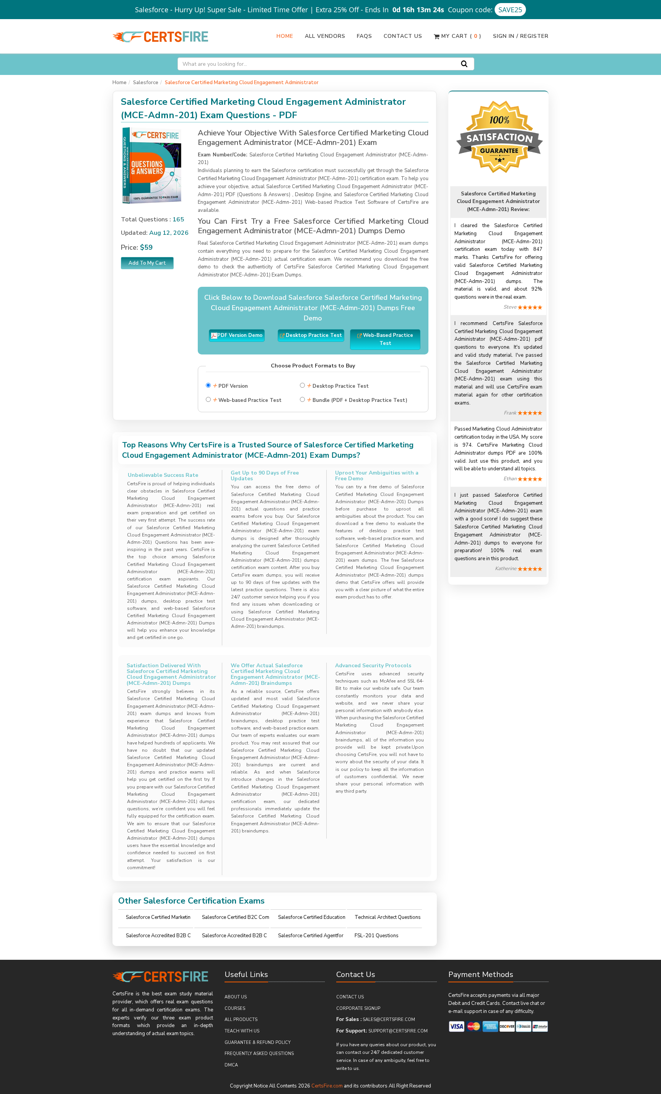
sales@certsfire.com (389, 1019)
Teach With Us (242, 1031)
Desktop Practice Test (337, 385)
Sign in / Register (521, 36)
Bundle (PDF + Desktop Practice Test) (356, 399)
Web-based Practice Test (247, 399)
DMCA (231, 1065)
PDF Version (230, 385)
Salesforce (145, 82)
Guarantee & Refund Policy (258, 1042)
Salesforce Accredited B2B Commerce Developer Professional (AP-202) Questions (235, 937)
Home (285, 36)
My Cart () (461, 36)
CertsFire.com (327, 1086)
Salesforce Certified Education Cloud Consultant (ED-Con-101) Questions (311, 919)
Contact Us (403, 36)
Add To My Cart (147, 263)
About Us (236, 997)
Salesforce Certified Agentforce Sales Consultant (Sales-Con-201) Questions (311, 937)
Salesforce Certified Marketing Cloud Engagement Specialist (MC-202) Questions (159, 919)
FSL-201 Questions (377, 935)
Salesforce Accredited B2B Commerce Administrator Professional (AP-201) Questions (159, 937)
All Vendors (325, 36)
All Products (241, 1019)
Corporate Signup (358, 1008)
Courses (235, 1008)
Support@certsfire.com (398, 1031)
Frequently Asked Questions (259, 1054)
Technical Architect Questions (388, 917)
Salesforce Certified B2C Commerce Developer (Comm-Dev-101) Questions (235, 919)
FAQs (364, 36)
